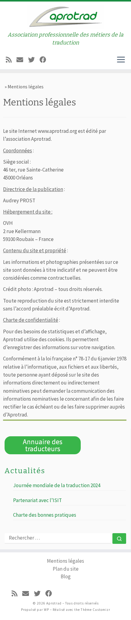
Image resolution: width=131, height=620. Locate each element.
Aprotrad (54, 603)
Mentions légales (65, 561)
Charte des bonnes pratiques (44, 515)
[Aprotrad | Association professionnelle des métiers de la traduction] (65, 15)
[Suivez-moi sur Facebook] (43, 59)
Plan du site (66, 568)
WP (46, 610)
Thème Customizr (95, 610)
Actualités (25, 470)
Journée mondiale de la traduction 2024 (56, 485)
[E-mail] (19, 59)
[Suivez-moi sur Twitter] (31, 59)
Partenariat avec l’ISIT (37, 500)
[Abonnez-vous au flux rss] (9, 59)
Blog (66, 576)
